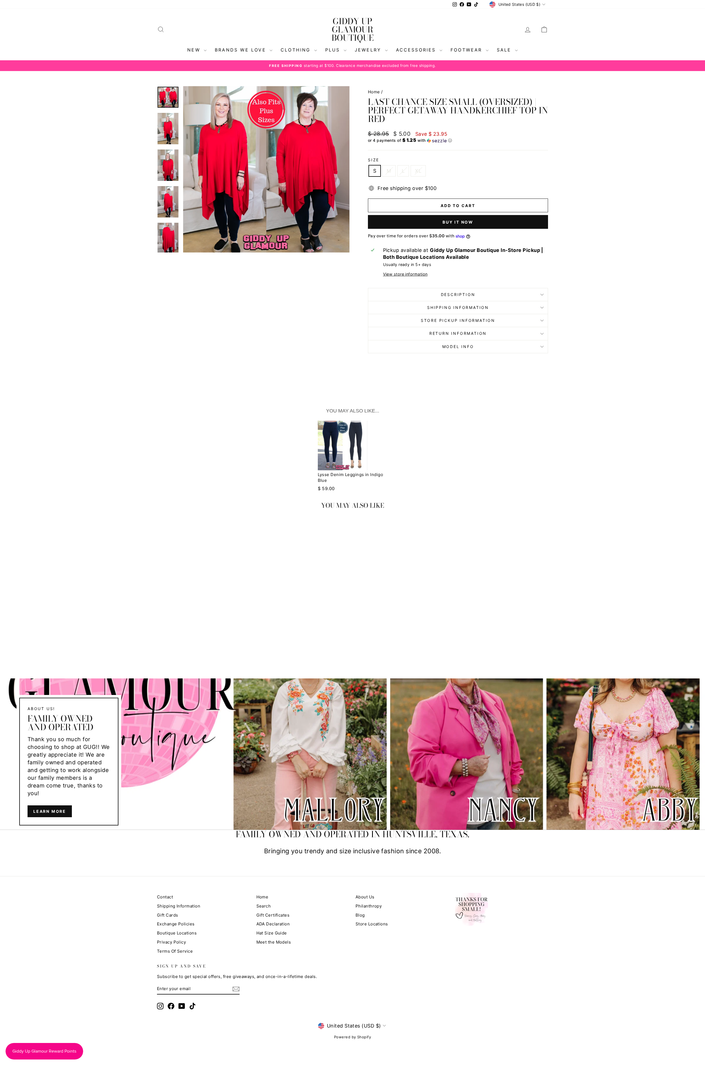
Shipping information (458, 307)
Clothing (297, 50)
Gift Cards (167, 915)
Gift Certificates (273, 915)
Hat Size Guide (271, 933)
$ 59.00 (326, 488)
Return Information (458, 333)
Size (373, 159)
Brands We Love (241, 50)
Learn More (49, 811)
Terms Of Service (175, 951)
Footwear (467, 50)
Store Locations (372, 924)
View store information (405, 274)
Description (458, 294)
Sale (505, 50)
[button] (458, 140)
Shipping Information (178, 906)
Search (263, 906)
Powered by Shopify (352, 1037)
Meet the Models (273, 942)
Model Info (458, 346)
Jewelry (369, 50)
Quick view (203, 609)
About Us (365, 897)
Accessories (417, 50)
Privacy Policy (171, 942)
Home (374, 91)
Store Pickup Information (458, 320)
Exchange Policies (176, 924)
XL (418, 171)
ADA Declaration (273, 924)
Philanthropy (369, 906)
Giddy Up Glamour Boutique (353, 29)
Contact (165, 897)
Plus (333, 50)
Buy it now (458, 222)
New (194, 50)
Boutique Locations (177, 933)
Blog (360, 915)
